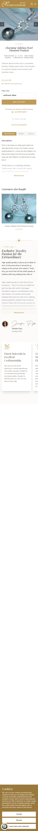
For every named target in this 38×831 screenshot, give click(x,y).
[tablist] (19, 134)
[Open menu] (35, 4)
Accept (19, 814)
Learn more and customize (19, 826)
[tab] (9, 133)
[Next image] (36, 24)
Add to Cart (19, 102)
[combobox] (19, 95)
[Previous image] (2, 24)
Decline (19, 820)
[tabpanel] (19, 160)
